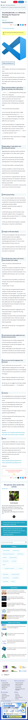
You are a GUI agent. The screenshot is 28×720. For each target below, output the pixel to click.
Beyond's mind (4, 687)
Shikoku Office (6, 577)
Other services (4, 697)
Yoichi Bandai (14, 503)
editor (13, 28)
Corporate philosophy (6, 684)
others (13, 581)
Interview (14, 561)
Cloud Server (4, 694)
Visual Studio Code (7, 28)
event (4, 564)
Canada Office (15, 577)
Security (5, 557)
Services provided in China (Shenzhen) (20, 689)
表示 (13, 63)
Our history (4, 688)
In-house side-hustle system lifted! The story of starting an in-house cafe (14, 523)
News (17, 692)
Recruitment (6, 561)
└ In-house (19, 568)
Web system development (7, 22)
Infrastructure (16, 550)
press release (17, 695)
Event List (17, 698)
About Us (4, 680)
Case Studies (5, 692)
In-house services (18, 685)
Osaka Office (5, 574)
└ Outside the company (9, 568)
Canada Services (18, 687)
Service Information (20, 680)
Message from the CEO (6, 685)
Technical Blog (6, 550)
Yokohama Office (15, 574)
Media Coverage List (18, 697)
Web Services (20, 554)
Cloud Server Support (19, 682)
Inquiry (15, 1)
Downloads (21, 1)
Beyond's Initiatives (6, 701)
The (18, 293)
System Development (19, 684)
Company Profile (5, 682)
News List (17, 694)
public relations (13, 557)
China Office (5, 581)
